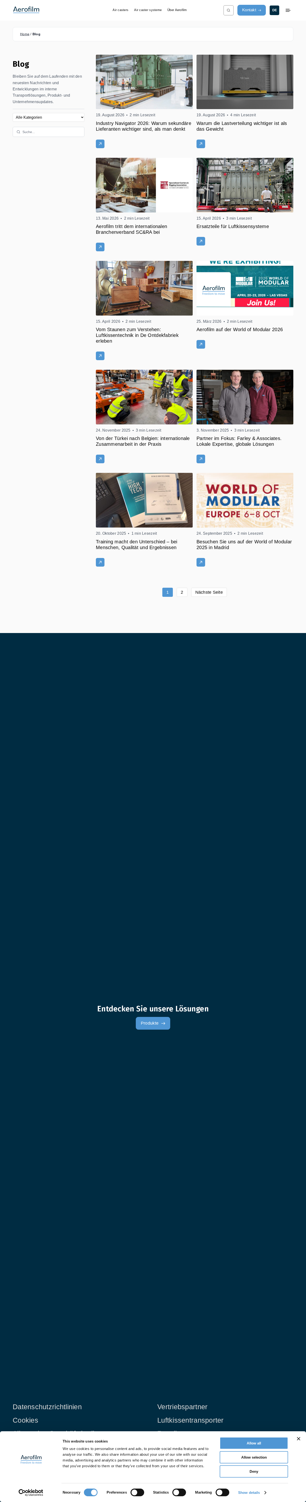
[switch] (137, 1492)
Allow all (254, 1443)
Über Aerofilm (177, 10)
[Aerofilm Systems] (58, 10)
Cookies (25, 1420)
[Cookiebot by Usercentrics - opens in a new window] (31, 1492)
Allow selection (254, 1457)
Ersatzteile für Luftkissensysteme (233, 226)
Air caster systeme (148, 10)
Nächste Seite (209, 592)
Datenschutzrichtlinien (47, 1407)
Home (24, 34)
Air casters (120, 10)
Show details (249, 1492)
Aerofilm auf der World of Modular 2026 (240, 329)
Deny (254, 1471)
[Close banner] (298, 1438)
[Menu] (288, 10)
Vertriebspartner (182, 1407)
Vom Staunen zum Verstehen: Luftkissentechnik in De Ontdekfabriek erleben (137, 335)
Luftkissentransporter (190, 1420)
